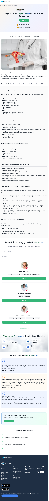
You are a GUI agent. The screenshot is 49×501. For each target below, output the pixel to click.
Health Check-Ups (17, 478)
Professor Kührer (6, 364)
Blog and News (40, 469)
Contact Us (39, 468)
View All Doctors (23, 328)
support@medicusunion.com (23, 493)
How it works (4, 475)
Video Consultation (17, 474)
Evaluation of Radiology (18, 475)
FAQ (2, 476)
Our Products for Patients (4, 470)
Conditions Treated (15, 84)
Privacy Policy (28, 471)
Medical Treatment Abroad (17, 472)
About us (3, 468)
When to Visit (5, 84)
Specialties (15, 469)
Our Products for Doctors (4, 473)
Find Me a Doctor (16, 477)
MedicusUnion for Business (4, 479)
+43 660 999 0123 (35, 493)
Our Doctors (15, 468)
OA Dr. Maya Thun (21, 379)
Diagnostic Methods (28, 84)
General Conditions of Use (29, 469)
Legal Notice (27, 472)
